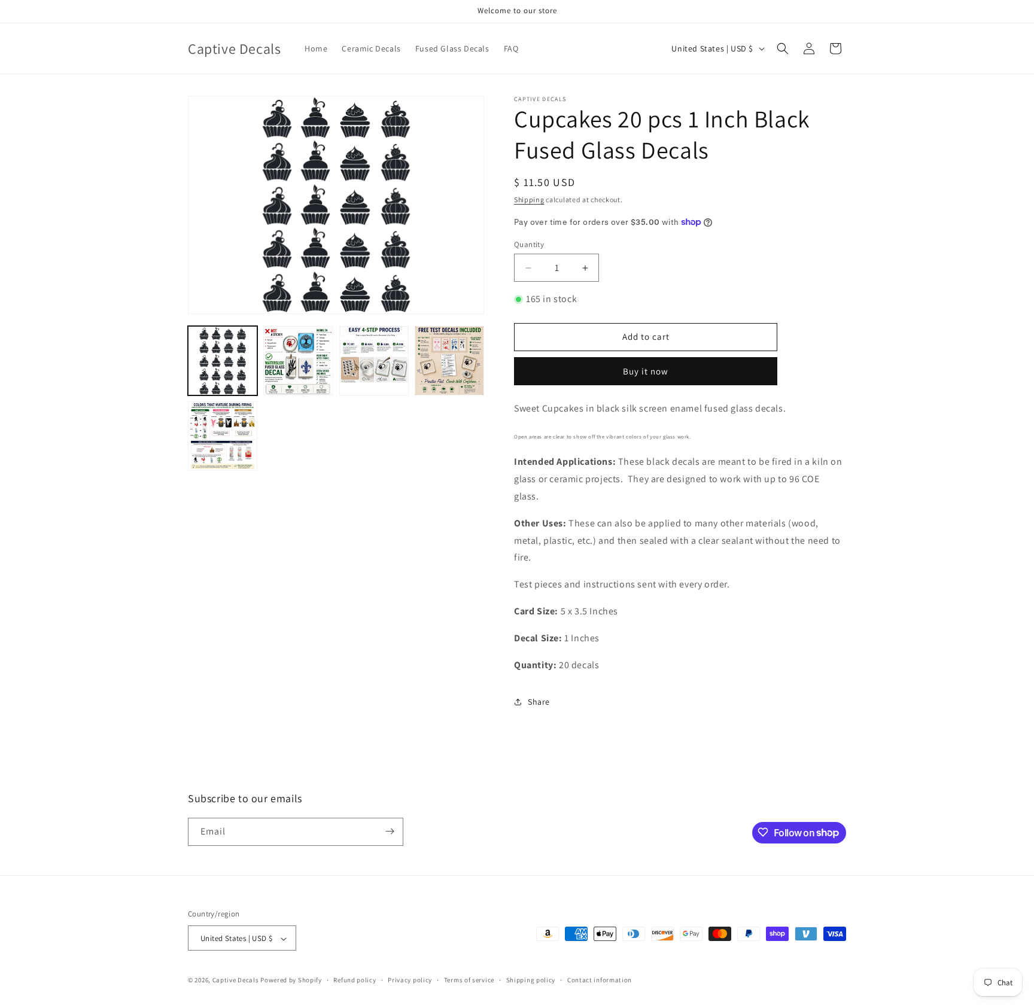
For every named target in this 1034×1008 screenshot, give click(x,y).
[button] (783, 48)
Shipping (529, 199)
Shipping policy (531, 980)
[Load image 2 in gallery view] (298, 360)
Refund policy (354, 980)
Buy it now (645, 371)
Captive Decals (235, 980)
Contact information (599, 980)
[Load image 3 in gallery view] (374, 360)
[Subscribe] (389, 831)
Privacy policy (410, 980)
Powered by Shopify (291, 980)
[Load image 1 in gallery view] (222, 360)
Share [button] (539, 701)
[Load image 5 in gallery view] (222, 436)
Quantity (529, 244)
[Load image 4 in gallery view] (449, 360)
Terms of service (469, 980)
